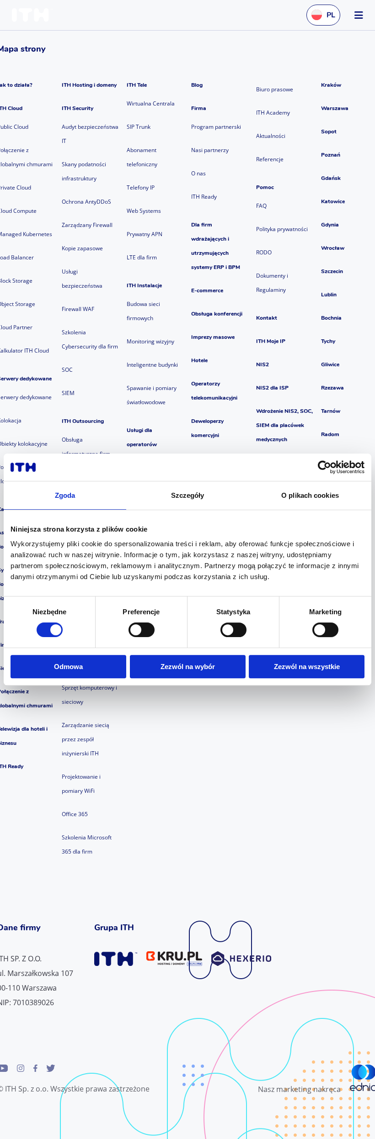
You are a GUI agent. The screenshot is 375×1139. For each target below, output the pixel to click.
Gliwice (330, 364)
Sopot (329, 131)
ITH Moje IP (270, 341)
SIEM (68, 393)
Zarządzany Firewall (87, 225)
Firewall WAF (78, 309)
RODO (264, 252)
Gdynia (330, 224)
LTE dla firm (142, 257)
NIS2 (262, 364)
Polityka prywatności (282, 229)
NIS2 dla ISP (272, 387)
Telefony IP (141, 187)
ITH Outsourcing (83, 421)
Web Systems (144, 211)
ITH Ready (204, 196)
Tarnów (330, 411)
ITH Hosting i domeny (89, 85)
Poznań (330, 154)
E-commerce (207, 290)
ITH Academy (273, 112)
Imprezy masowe (213, 337)
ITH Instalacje (144, 285)
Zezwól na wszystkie (307, 666)
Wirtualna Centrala (151, 103)
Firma (198, 108)
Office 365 (75, 814)
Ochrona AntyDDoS (86, 202)
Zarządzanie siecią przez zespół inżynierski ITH (85, 739)
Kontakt (266, 318)
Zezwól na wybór (188, 666)
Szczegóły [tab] (187, 495)
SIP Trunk (138, 127)
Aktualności (270, 136)
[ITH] (34, 15)
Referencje (270, 159)
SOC (67, 370)
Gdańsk (331, 178)
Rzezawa (332, 387)
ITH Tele (137, 85)
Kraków (331, 85)
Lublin (329, 294)
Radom (330, 434)
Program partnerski (216, 127)
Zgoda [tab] (65, 495)
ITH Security (77, 108)
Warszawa (334, 108)
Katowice (333, 201)
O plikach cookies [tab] (310, 495)
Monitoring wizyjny (150, 341)
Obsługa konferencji (216, 313)
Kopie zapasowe (82, 248)
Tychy (328, 341)
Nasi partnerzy (210, 150)
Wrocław (332, 248)
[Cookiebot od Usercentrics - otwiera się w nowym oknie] (324, 467)
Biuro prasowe (274, 89)
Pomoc (265, 187)
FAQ (261, 206)
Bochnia (331, 318)
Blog (197, 85)
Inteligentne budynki (152, 365)
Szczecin (332, 271)
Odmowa (68, 666)
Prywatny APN (144, 234)
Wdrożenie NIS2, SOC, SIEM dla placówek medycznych (284, 425)
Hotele (199, 360)
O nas (198, 173)
